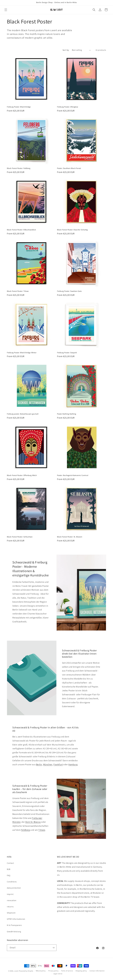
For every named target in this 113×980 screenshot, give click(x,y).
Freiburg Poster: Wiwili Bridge (19, 107)
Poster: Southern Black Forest (69, 168)
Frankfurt (58, 764)
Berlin (39, 764)
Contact (10, 863)
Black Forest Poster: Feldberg (18, 168)
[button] (6, 10)
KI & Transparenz (14, 925)
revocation (11, 900)
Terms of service (67, 971)
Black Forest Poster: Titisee (18, 291)
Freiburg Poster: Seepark (67, 353)
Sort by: (66, 50)
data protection (14, 888)
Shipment (11, 913)
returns (10, 906)
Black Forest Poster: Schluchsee (20, 537)
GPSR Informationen (16, 919)
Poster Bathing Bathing (66, 414)
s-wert (16, 971)
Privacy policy (53, 971)
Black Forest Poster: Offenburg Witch (22, 475)
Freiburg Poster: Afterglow (67, 107)
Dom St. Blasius (33, 821)
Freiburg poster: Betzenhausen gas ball (22, 414)
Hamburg (72, 764)
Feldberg (25, 829)
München (47, 764)
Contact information (97, 971)
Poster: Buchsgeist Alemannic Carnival (72, 475)
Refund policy (41, 971)
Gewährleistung (14, 931)
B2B (8, 869)
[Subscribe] (53, 947)
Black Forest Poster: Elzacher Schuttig (72, 230)
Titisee (41, 829)
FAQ (8, 875)
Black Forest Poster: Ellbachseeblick (21, 230)
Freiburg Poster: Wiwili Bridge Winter (21, 353)
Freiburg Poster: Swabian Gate (69, 291)
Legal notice (57, 974)
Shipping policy (81, 971)
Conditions (12, 881)
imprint (10, 894)
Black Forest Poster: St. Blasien (69, 537)
